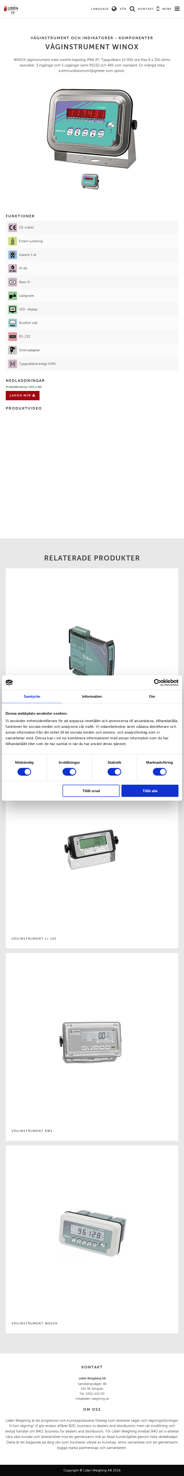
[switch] (69, 771)
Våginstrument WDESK (35, 1323)
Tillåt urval (91, 791)
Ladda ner (21, 395)
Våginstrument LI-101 (34, 938)
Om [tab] (152, 696)
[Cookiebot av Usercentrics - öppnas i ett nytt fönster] (157, 682)
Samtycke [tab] (32, 696)
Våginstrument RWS (32, 1131)
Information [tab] (92, 696)
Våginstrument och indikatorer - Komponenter (92, 38)
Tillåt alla (150, 791)
